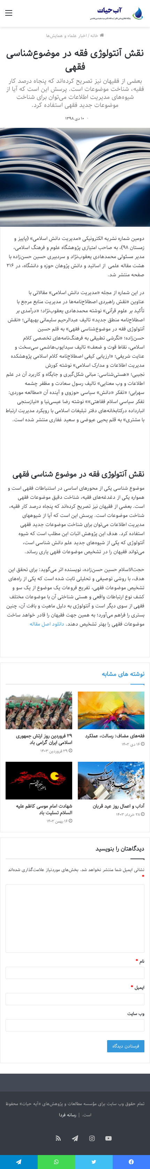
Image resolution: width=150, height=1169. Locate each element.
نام (140, 961)
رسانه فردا (67, 1115)
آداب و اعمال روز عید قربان (118, 806)
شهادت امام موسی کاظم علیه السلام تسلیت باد (44, 809)
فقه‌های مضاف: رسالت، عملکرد (114, 736)
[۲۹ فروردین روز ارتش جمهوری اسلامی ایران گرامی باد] (39, 710)
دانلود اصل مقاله (47, 624)
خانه (95, 35)
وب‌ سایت (135, 1013)
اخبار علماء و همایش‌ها (66, 35)
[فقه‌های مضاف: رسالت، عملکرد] (111, 710)
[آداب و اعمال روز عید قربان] (111, 780)
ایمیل (137, 987)
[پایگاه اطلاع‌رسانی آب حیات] (117, 13)
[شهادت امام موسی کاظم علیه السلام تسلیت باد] (39, 780)
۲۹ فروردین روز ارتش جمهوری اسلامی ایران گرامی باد (44, 739)
